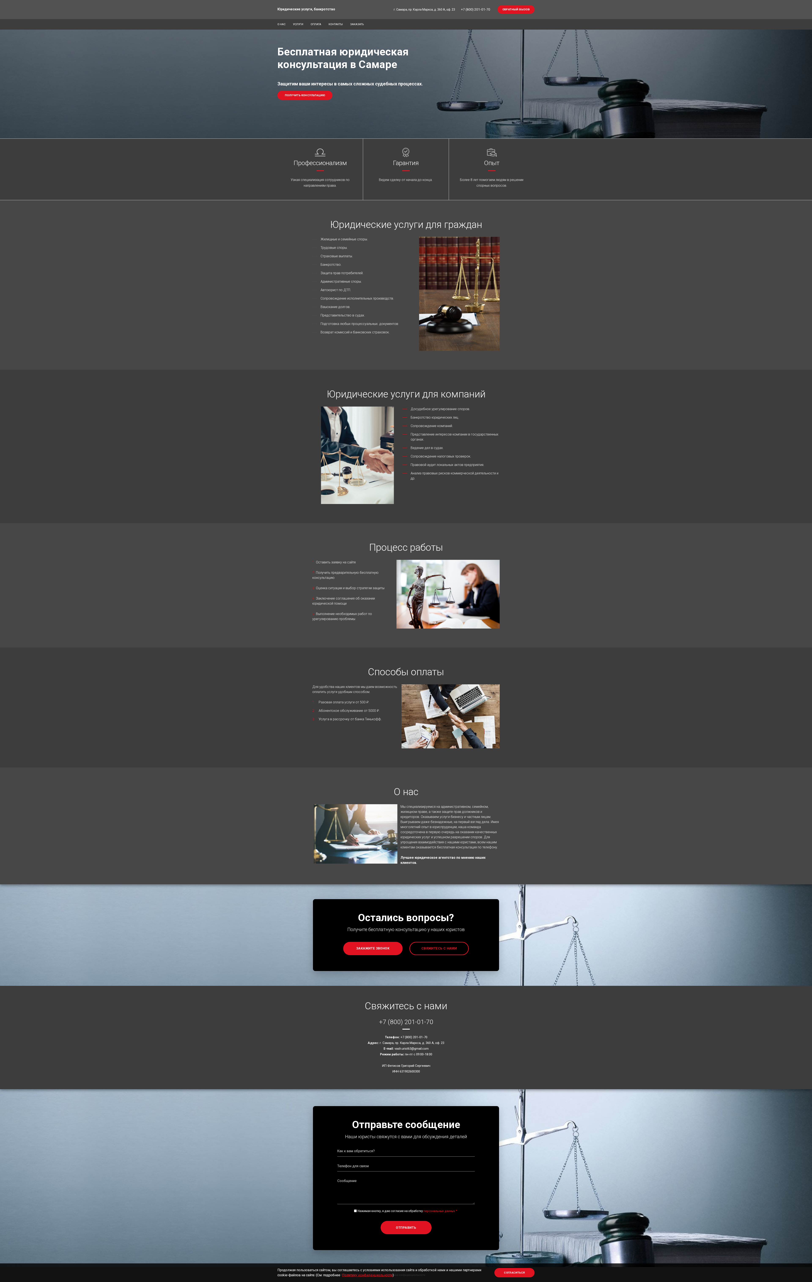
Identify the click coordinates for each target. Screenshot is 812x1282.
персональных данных (439, 1211)
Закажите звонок (373, 948)
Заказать (357, 24)
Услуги (298, 24)
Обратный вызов (516, 9)
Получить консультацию (305, 95)
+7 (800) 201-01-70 (475, 9)
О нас (281, 24)
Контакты (336, 24)
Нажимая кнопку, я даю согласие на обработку (406, 1211)
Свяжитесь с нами (439, 948)
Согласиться (514, 1272)
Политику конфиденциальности (367, 1275)
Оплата (316, 24)
